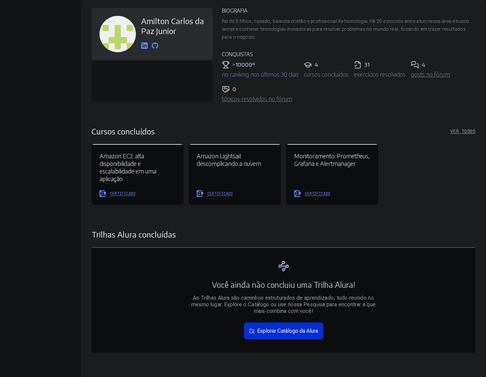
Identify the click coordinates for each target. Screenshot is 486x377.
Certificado (123, 193)
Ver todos (462, 131)
